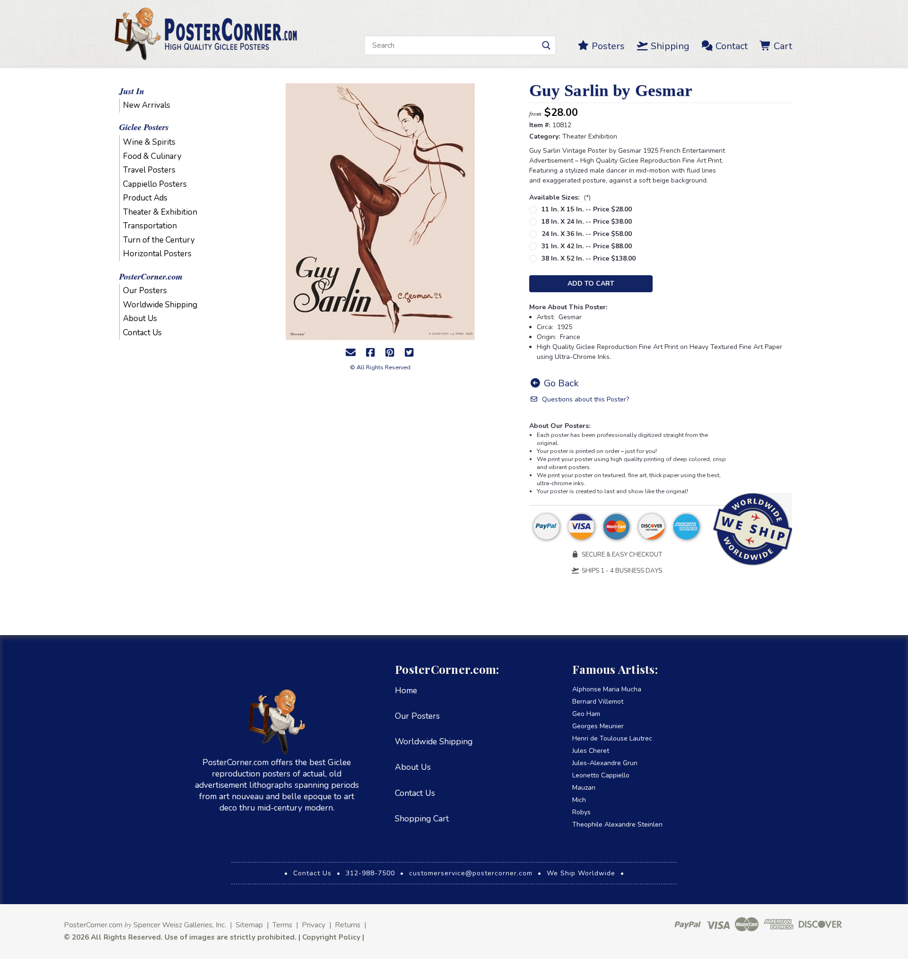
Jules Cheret (590, 750)
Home (406, 690)
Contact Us (142, 332)
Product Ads (145, 197)
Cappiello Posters (155, 184)
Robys (581, 812)
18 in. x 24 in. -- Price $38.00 (586, 221)
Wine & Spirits (149, 142)
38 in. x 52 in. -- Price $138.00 (588, 258)
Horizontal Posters (157, 253)
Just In (131, 91)
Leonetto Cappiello (600, 775)
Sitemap (249, 925)
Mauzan (583, 787)
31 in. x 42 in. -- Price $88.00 (586, 246)
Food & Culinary (152, 156)
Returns (347, 925)
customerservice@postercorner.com (471, 873)
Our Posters (145, 290)
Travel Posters (149, 170)
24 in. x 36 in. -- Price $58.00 (586, 233)
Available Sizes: (560, 197)
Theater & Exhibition (160, 212)
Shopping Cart (422, 818)
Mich (579, 799)
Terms (282, 925)
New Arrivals (146, 105)
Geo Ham (586, 713)
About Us (140, 318)
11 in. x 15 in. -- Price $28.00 (586, 209)
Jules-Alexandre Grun (604, 762)
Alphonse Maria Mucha (606, 689)
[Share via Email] (351, 352)
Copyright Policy (331, 937)
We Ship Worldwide (581, 873)
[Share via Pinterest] (390, 352)
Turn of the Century (159, 240)
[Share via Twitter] (409, 352)
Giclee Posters (144, 127)
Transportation (150, 225)
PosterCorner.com (151, 276)
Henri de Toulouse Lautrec (612, 738)
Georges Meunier (598, 726)
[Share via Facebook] (370, 352)
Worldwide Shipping (160, 304)
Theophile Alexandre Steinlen (617, 824)
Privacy (313, 925)
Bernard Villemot (597, 701)
